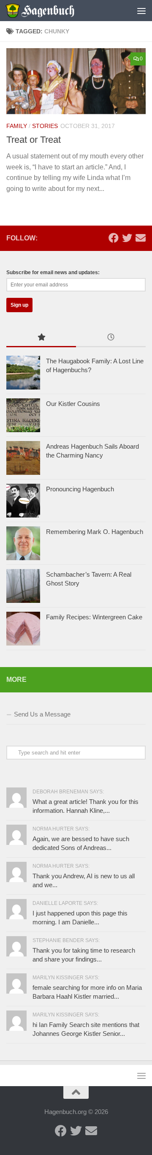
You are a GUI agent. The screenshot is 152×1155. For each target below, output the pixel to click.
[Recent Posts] (111, 338)
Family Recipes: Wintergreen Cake (94, 617)
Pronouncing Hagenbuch (80, 489)
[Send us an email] (141, 238)
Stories (45, 126)
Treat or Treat (33, 139)
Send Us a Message (42, 714)
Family (16, 126)
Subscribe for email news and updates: (53, 272)
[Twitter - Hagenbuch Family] (127, 238)
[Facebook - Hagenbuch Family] (114, 238)
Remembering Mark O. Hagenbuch (94, 531)
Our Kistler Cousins (73, 403)
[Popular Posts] (41, 338)
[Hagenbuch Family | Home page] (51, 10)
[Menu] (141, 10)
